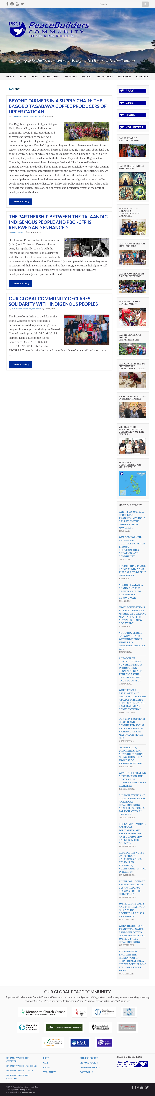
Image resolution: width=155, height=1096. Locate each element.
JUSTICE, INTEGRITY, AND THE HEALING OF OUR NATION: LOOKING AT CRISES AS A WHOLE (132, 910)
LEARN (46, 1067)
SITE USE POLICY (89, 1058)
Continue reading (21, 202)
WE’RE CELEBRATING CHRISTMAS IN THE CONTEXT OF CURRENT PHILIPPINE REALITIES (132, 779)
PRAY (46, 1058)
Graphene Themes (27, 1092)
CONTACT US (86, 1072)
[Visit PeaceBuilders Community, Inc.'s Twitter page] (22, 3)
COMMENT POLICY (90, 1067)
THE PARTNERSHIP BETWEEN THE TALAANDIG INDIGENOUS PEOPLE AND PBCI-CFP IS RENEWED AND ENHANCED (58, 222)
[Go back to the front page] (77, 40)
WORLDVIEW (51, 76)
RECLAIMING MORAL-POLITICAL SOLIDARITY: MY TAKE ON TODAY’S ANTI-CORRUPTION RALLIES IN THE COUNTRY (132, 833)
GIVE (45, 1063)
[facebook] (7, 3)
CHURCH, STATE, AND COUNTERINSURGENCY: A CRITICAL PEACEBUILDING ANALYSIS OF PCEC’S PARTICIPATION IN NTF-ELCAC (133, 805)
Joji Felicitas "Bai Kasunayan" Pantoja (26, 116)
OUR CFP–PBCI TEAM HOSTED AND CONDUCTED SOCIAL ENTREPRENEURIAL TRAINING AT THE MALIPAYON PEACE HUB (132, 728)
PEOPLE (86, 76)
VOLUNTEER (49, 1072)
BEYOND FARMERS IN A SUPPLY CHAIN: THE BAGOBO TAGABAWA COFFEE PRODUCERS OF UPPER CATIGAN (58, 106)
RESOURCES (124, 76)
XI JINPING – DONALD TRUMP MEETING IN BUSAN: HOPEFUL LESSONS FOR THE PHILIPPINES (132, 887)
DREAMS (70, 76)
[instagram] (12, 3)
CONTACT (142, 76)
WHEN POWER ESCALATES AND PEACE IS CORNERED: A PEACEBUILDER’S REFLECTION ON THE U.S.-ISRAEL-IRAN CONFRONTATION (132, 700)
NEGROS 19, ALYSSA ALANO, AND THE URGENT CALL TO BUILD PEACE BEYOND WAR (131, 591)
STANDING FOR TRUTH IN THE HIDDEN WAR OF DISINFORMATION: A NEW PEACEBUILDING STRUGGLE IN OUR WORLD (132, 961)
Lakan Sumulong (17, 232)
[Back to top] (148, 1089)
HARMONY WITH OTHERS (19, 1071)
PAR (34, 76)
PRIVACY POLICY (89, 1063)
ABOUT (23, 76)
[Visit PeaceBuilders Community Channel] (17, 3)
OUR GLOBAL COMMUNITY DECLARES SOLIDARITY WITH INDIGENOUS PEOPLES (53, 301)
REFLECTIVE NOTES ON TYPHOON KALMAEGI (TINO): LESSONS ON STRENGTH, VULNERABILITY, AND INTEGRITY (132, 862)
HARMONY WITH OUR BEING (21, 1066)
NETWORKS (104, 76)
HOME (10, 76)
